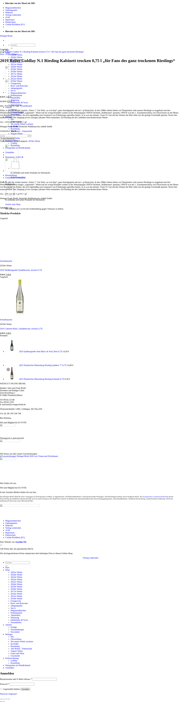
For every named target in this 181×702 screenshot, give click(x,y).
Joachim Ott (20, 542)
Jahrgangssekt (16, 606)
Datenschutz (10, 22)
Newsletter (15, 632)
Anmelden (25, 689)
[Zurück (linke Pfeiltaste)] (1, 701)
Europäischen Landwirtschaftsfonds (155, 497)
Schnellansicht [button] (6, 261)
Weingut (8, 634)
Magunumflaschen (13, 8)
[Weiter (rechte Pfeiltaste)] (4, 701)
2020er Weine (16, 584)
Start (2, 54)
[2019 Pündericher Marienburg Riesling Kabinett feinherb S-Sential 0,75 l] (12, 78)
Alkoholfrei (15, 98)
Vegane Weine (17, 133)
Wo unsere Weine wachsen (22, 124)
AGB (7, 17)
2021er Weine (16, 64)
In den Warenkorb (8, 139)
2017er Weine (16, 591)
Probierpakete (16, 95)
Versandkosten (26, 106)
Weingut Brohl (6, 36)
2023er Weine (16, 577)
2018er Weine (16, 589)
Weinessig (15, 100)
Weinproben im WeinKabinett (17, 665)
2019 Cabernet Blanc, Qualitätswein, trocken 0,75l (21, 329)
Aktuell (8, 107)
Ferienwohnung (12, 658)
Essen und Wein (17, 653)
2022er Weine (16, 579)
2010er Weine (16, 598)
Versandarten (16, 622)
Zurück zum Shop (12, 204)
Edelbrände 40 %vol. (19, 102)
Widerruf (9, 12)
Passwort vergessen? (8, 694)
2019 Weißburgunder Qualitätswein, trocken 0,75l (21, 270)
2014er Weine (16, 594)
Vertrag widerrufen (13, 15)
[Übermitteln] (12, 48)
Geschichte (15, 656)
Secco (13, 608)
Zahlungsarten (11, 10)
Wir (12, 119)
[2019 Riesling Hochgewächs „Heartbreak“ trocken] (12, 92)
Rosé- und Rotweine (19, 86)
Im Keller (15, 644)
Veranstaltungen (17, 629)
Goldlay (14, 143)
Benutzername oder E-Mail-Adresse (16, 679)
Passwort (4, 684)
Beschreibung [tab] (11, 175)
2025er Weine (16, 572)
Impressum (9, 20)
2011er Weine (16, 596)
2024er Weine (16, 57)
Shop (7, 570)
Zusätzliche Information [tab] (15, 178)
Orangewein (16, 601)
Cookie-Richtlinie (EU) (15, 24)
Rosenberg (15, 129)
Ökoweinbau (16, 639)
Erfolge (14, 627)
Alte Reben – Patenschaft (21, 131)
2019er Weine (11, 54)
